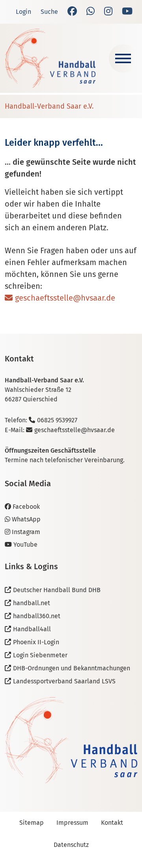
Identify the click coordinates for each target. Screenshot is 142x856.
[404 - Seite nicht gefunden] (50, 58)
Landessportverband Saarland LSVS (64, 681)
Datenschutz (71, 844)
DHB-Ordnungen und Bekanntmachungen (71, 668)
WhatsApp (26, 519)
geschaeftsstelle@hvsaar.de (65, 298)
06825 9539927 (57, 420)
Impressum (72, 822)
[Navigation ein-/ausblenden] (123, 58)
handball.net (31, 603)
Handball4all (32, 629)
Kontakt (112, 822)
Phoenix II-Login (36, 642)
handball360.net (36, 616)
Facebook (26, 506)
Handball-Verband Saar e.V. (49, 106)
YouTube (25, 544)
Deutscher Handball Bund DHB (57, 590)
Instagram (26, 532)
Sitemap (31, 822)
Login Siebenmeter (40, 655)
